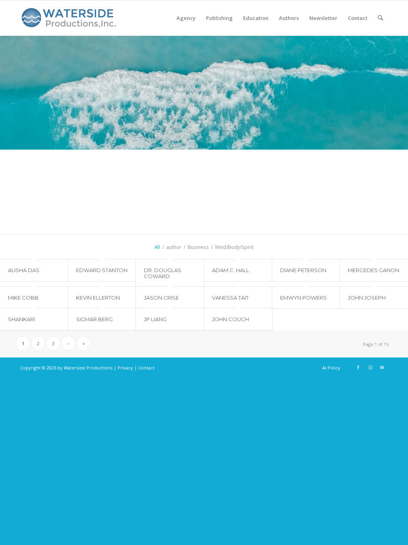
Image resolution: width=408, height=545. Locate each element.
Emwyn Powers (303, 297)
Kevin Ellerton (98, 297)
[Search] (380, 18)
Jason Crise (161, 297)
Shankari (21, 319)
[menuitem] (186, 18)
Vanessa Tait (230, 297)
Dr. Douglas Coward (162, 273)
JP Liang (155, 319)
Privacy (125, 368)
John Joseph (367, 297)
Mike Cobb (23, 297)
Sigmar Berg (94, 319)
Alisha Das (23, 270)
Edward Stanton (102, 270)
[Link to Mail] (382, 367)
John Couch (230, 319)
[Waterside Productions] (70, 21)
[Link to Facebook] (358, 367)
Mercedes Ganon (373, 270)
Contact (146, 368)
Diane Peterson (303, 270)
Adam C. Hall (230, 270)
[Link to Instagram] (370, 367)
